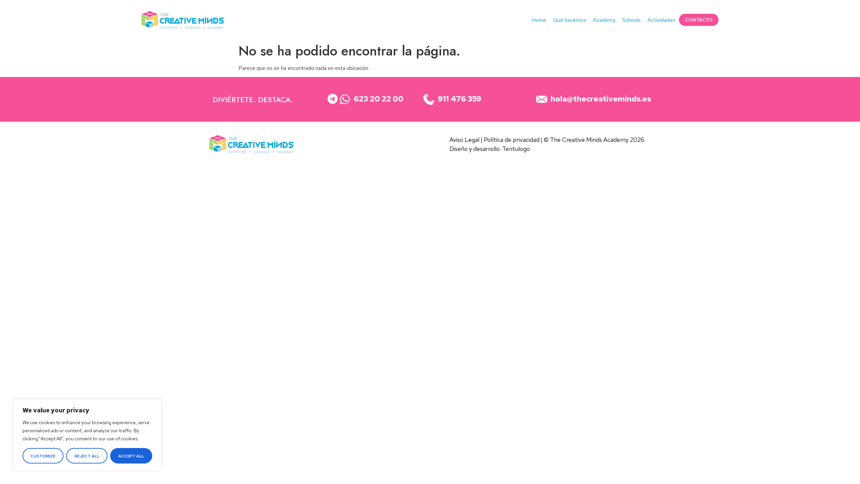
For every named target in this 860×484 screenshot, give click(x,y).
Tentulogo (516, 149)
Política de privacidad (512, 140)
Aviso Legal (464, 140)
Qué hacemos (569, 20)
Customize (43, 456)
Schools (631, 20)
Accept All (131, 456)
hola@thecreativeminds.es (813, 31)
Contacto (699, 20)
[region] (87, 435)
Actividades (661, 20)
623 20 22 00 (817, 9)
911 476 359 (830, 20)
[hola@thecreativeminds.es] (541, 99)
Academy (604, 20)
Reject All (87, 456)
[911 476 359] (428, 99)
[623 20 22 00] (344, 99)
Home (538, 20)
